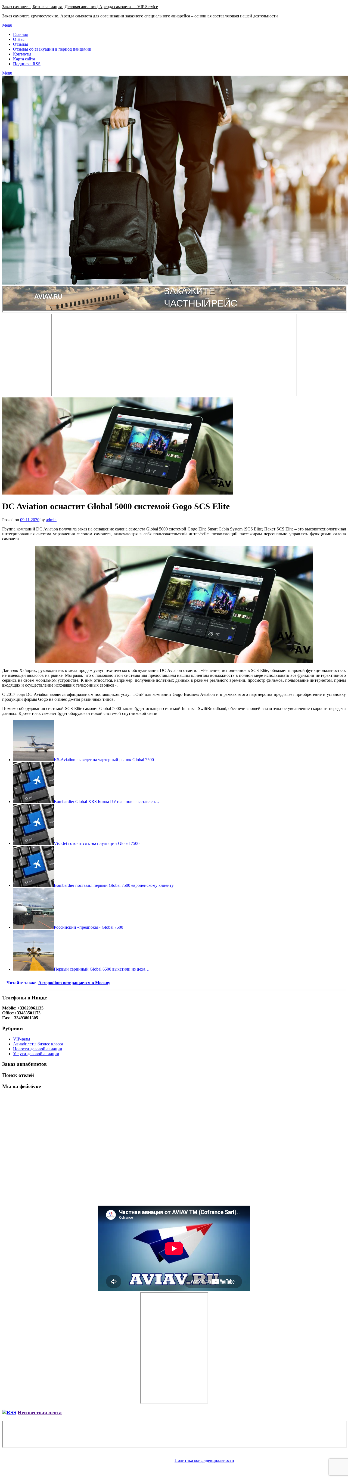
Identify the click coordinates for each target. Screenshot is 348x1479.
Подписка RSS (27, 63)
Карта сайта (24, 59)
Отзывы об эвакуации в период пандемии (52, 49)
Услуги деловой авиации (36, 1053)
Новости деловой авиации (37, 1048)
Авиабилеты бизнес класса (38, 1044)
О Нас (18, 39)
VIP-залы (21, 1039)
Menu (7, 25)
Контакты (22, 54)
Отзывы (20, 44)
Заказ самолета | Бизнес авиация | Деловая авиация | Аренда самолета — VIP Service (80, 6)
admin (51, 519)
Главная (20, 34)
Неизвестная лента (40, 1412)
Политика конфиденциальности (204, 1460)
